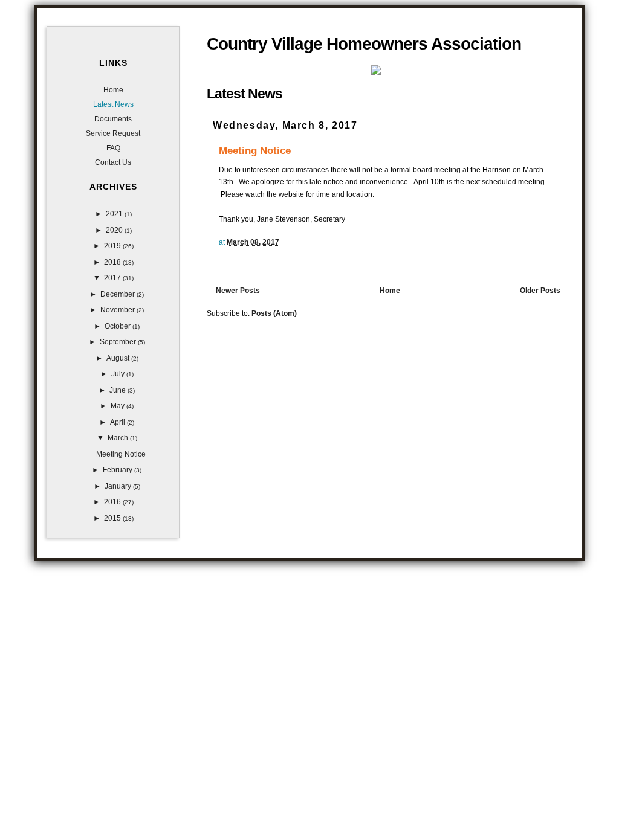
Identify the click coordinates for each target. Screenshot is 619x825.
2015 (113, 518)
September (119, 342)
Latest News (113, 104)
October (118, 326)
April (118, 422)
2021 (115, 214)
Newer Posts (238, 290)
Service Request (113, 133)
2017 (113, 278)
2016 (113, 502)
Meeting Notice (255, 150)
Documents (113, 119)
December (118, 294)
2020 (115, 230)
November (118, 310)
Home (390, 290)
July (118, 374)
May (118, 406)
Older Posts (540, 290)
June (118, 390)
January (119, 486)
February (118, 470)
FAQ (113, 148)
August (118, 358)
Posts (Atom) (274, 313)
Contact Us (113, 162)
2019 (113, 246)
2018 (113, 262)
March (119, 438)
